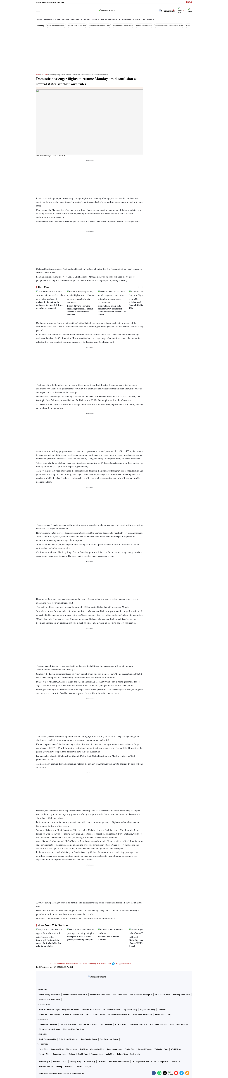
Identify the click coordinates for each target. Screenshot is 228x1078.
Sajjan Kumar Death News (123, 26)
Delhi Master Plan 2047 (56, 26)
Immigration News (114, 1049)
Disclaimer (102, 1061)
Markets (75, 20)
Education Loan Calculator (50, 1029)
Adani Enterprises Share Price (75, 994)
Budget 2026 (135, 1054)
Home (39, 20)
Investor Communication (119, 1061)
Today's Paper (44, 1061)
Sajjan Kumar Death (163, 1014)
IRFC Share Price (120, 994)
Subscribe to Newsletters (68, 1039)
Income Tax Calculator (48, 1024)
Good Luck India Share (142, 1014)
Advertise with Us (46, 1066)
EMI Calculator (105, 1024)
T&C (65, 1061)
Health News (83, 1054)
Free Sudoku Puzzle (89, 1039)
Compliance (163, 1061)
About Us (56, 1061)
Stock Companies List (47, 1039)
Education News (59, 1054)
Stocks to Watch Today (91, 1009)
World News (175, 1049)
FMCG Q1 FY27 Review (95, 1014)
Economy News (97, 1054)
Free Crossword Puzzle (109, 1039)
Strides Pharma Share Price (119, 1014)
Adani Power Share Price (100, 994)
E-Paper (65, 20)
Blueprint (86, 20)
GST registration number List (144, 1061)
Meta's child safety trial (77, 26)
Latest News (43, 1049)
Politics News (122, 1054)
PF (144, 20)
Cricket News (130, 1049)
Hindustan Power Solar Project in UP (169, 26)
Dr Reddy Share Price (181, 994)
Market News (71, 1049)
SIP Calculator (121, 1024)
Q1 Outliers (78, 1014)
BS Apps (87, 1066)
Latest (56, 20)
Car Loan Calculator (158, 1024)
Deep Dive (162, 1009)
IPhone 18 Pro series (144, 26)
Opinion (95, 20)
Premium (48, 20)
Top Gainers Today (147, 1009)
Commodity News (97, 1049)
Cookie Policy (89, 1061)
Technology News (161, 1049)
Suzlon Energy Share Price (49, 994)
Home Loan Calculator (179, 1024)
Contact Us (175, 1061)
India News (44, 74)
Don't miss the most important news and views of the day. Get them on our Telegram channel (90, 963)
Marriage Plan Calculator (73, 1029)
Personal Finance (145, 1049)
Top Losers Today (130, 1009)
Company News (57, 1049)
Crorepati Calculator (68, 1024)
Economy (137, 20)
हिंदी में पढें (189, 2)
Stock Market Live (46, 1009)
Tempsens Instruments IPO (99, 26)
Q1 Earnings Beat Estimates (67, 1009)
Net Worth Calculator (88, 1024)
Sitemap (59, 1066)
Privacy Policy (75, 1061)
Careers (79, 1066)
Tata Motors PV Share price (141, 994)
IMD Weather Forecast (112, 1009)
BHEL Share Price (162, 994)
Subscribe (69, 1066)
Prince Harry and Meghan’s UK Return (55, 1014)
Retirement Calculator (138, 1024)
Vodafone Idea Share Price (49, 999)
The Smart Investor (110, 20)
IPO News (83, 1049)
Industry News (44, 1054)
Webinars (126, 20)
